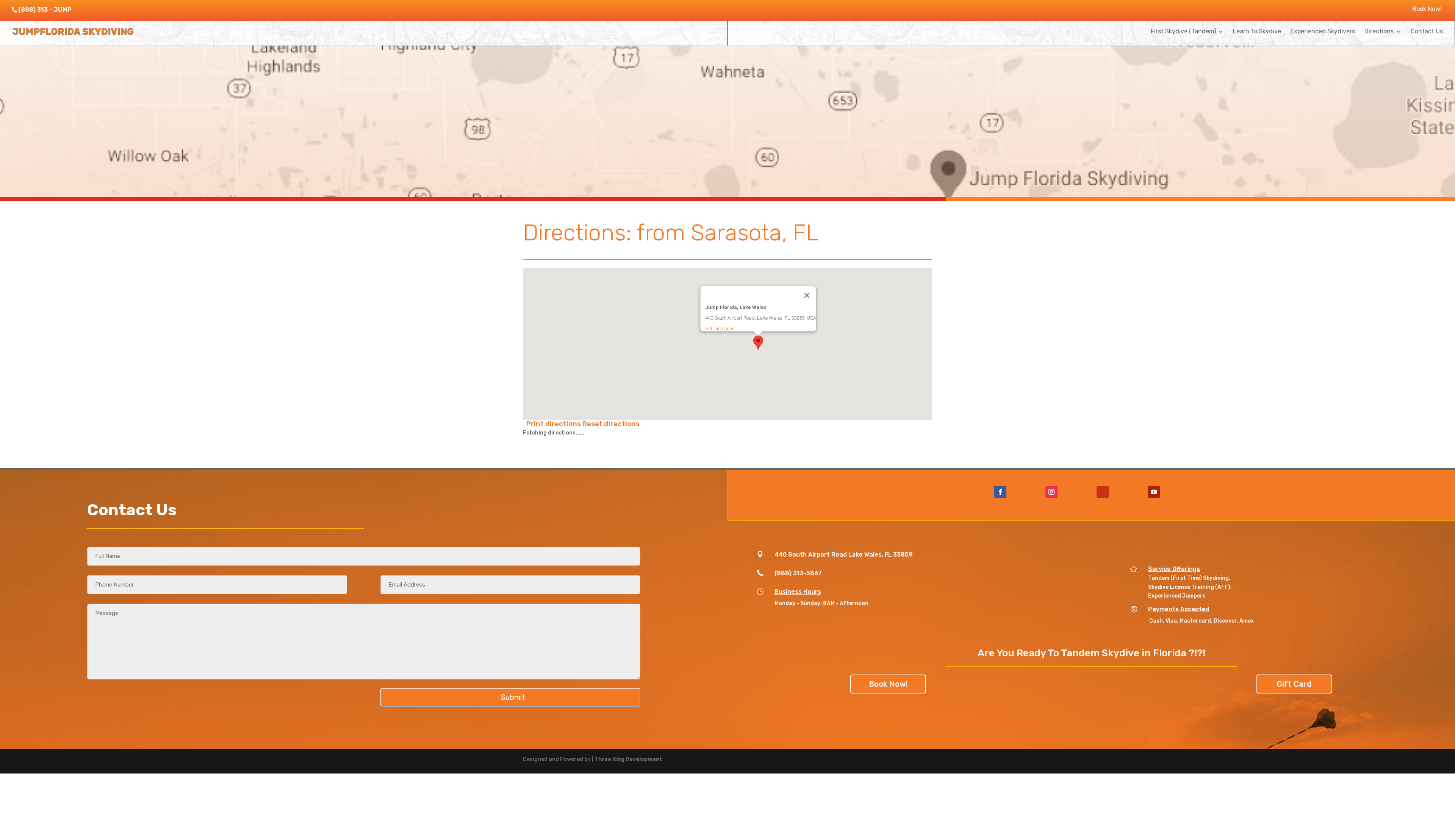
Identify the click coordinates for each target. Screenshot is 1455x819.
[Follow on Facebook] (1000, 492)
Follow (1022, 491)
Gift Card (1294, 684)
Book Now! (1427, 9)
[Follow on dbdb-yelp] (1103, 492)
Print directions (554, 424)
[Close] (807, 295)
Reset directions (611, 424)
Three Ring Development (628, 759)
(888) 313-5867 (798, 573)
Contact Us (1427, 32)
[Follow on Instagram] (1051, 492)
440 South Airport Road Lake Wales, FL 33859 (843, 554)
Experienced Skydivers (1323, 32)
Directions (1379, 32)
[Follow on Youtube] (1154, 492)
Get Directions (720, 328)
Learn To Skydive (1257, 32)
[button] (758, 343)
